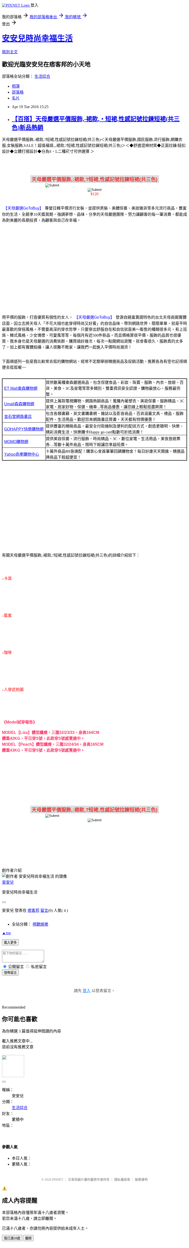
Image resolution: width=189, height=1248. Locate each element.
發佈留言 (10, 973)
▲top (6, 933)
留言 (44, 910)
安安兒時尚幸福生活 (37, 38)
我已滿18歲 (12, 1238)
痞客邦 (33, 910)
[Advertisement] (94, 265)
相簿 (16, 86)
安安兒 (8, 882)
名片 (16, 98)
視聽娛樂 (40, 924)
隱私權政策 (122, 1179)
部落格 (18, 92)
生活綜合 (42, 76)
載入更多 (10, 942)
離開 (28, 1238)
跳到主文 (10, 52)
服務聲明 (141, 1179)
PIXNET (57, 1179)
